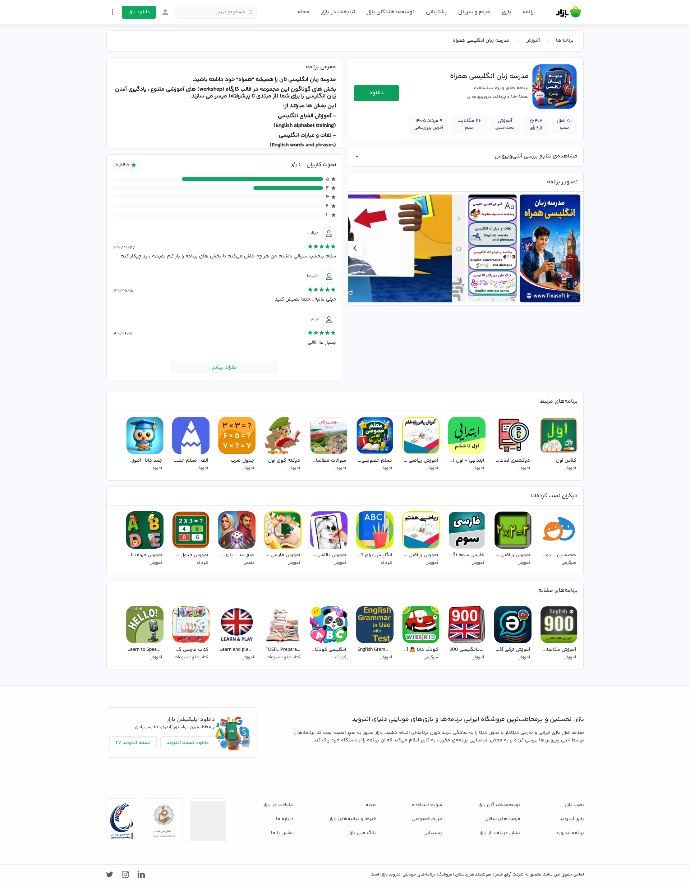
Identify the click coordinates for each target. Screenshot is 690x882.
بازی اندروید (572, 819)
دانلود (376, 92)
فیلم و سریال (474, 12)
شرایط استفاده (427, 805)
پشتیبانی (436, 12)
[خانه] (568, 12)
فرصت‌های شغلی (502, 819)
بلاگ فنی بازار (362, 833)
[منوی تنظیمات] (112, 11)
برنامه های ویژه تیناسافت (501, 88)
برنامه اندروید (570, 833)
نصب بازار (574, 805)
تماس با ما (282, 833)
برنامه (529, 12)
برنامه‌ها (565, 41)
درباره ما (285, 819)
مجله (303, 12)
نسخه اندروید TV (133, 743)
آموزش (532, 41)
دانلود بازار (139, 12)
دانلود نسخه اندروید (187, 743)
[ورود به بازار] (165, 12)
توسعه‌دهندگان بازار (390, 12)
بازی (506, 12)
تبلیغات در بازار (338, 12)
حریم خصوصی (426, 819)
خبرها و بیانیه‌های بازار (352, 819)
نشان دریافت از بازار (499, 833)
